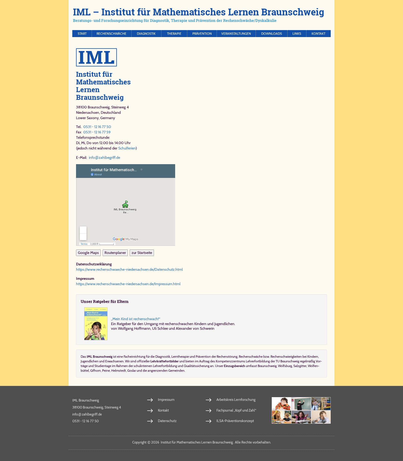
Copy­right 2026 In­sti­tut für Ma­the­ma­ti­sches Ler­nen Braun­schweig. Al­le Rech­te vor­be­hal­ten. (201, 442)
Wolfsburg (285, 366)
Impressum (166, 400)
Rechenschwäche (111, 33)
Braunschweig (267, 366)
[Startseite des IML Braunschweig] (201, 57)
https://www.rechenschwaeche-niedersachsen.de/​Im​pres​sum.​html (128, 284)
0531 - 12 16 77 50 (97, 127)
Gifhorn (95, 370)
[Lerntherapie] (281, 417)
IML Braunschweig (85, 400)
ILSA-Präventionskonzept (235, 421)
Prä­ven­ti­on (203, 356)
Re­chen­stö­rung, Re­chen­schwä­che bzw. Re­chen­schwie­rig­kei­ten (259, 356)
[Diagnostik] (321, 403)
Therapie (174, 33)
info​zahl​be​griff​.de (104, 157)
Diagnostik (146, 33)
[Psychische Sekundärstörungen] (321, 417)
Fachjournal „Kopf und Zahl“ (236, 410)
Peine (106, 370)
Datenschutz (167, 421)
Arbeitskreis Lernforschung (235, 400)
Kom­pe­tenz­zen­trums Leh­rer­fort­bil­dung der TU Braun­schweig (257, 361)
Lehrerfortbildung (165, 366)
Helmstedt (118, 370)
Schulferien (127, 148)
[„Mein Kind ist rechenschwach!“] (96, 323)
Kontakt (318, 33)
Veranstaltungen (236, 33)
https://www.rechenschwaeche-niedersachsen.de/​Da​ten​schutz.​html (129, 269)
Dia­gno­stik (162, 356)
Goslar (131, 370)
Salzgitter (299, 366)
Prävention (202, 33)
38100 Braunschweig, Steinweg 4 (96, 407)
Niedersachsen (87, 112)
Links (296, 33)
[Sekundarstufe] (301, 417)
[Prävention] (281, 403)
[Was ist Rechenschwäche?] (301, 403)
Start (82, 33)
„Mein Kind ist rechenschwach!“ (135, 319)
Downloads (271, 33)
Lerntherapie (180, 356)
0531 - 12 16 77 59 (97, 132)
